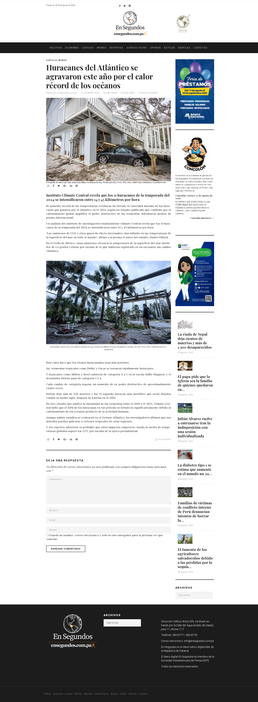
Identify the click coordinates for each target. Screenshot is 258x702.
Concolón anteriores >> (202, 218)
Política (56, 48)
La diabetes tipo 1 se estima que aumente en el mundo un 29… (195, 469)
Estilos (169, 48)
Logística (201, 48)
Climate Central (110, 93)
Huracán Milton (128, 93)
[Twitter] (124, 6)
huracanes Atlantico (148, 93)
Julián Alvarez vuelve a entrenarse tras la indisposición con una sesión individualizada (195, 427)
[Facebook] (120, 6)
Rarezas (184, 48)
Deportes (116, 48)
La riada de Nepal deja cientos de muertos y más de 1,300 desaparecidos (195, 340)
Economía (72, 48)
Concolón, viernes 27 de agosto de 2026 (194, 197)
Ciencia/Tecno (136, 48)
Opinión (155, 48)
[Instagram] (130, 6)
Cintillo (51, 60)
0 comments (165, 439)
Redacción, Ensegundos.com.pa (61, 93)
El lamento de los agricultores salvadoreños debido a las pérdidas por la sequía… (195, 558)
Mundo (101, 48)
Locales (88, 48)
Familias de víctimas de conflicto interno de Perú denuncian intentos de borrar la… (195, 511)
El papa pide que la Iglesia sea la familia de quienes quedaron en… (195, 383)
